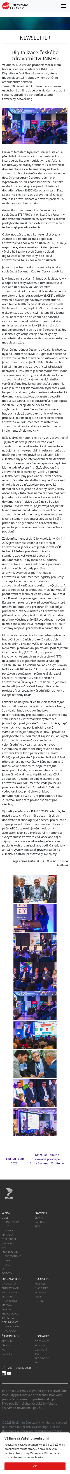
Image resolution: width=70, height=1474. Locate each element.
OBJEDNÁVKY (42, 1341)
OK (35, 1466)
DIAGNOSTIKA (12, 1222)
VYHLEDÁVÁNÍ (12, 1326)
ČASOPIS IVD (10, 1336)
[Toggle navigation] (64, 6)
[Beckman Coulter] (15, 5)
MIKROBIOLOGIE (10, 1313)
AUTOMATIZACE (10, 1288)
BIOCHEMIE (8, 1296)
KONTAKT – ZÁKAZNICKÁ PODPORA (42, 1288)
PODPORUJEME (10, 1251)
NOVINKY (41, 1213)
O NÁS (6, 1213)
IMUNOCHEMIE (9, 1292)
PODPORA (41, 1279)
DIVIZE (5, 1217)
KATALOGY (10, 1330)
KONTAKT (40, 1345)
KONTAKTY (42, 1336)
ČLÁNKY (39, 1217)
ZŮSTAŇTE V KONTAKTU (17, 1368)
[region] (35, 1453)
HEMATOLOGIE (9, 1300)
